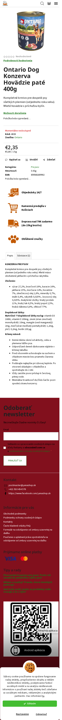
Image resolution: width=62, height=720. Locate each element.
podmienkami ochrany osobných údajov (29, 451)
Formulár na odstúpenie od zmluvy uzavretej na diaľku (27, 531)
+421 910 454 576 (17, 489)
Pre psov (35, 167)
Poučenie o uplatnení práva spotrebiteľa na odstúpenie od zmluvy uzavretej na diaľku (25, 538)
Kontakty (8, 522)
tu (43, 696)
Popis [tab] (10, 255)
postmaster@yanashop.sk (22, 485)
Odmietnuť (41, 714)
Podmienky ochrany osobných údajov (22, 517)
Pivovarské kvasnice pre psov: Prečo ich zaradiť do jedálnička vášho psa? (27, 576)
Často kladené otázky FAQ (16, 526)
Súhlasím (31, 703)
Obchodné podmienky (14, 513)
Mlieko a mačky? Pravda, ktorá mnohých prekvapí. (27, 583)
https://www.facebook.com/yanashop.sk (30, 493)
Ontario (18, 137)
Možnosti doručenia (14, 113)
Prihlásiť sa (15, 460)
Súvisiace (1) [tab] (23, 255)
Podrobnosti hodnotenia (17, 60)
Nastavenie (22, 714)
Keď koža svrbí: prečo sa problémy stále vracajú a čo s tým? (27, 590)
